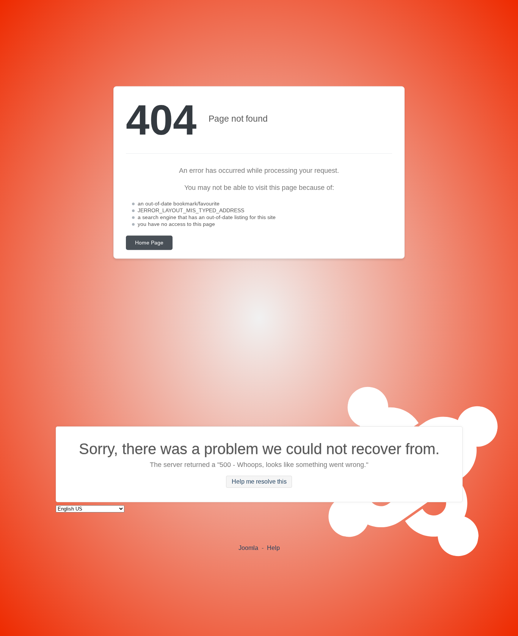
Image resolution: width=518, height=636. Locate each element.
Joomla (248, 548)
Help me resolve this (259, 482)
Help (273, 548)
